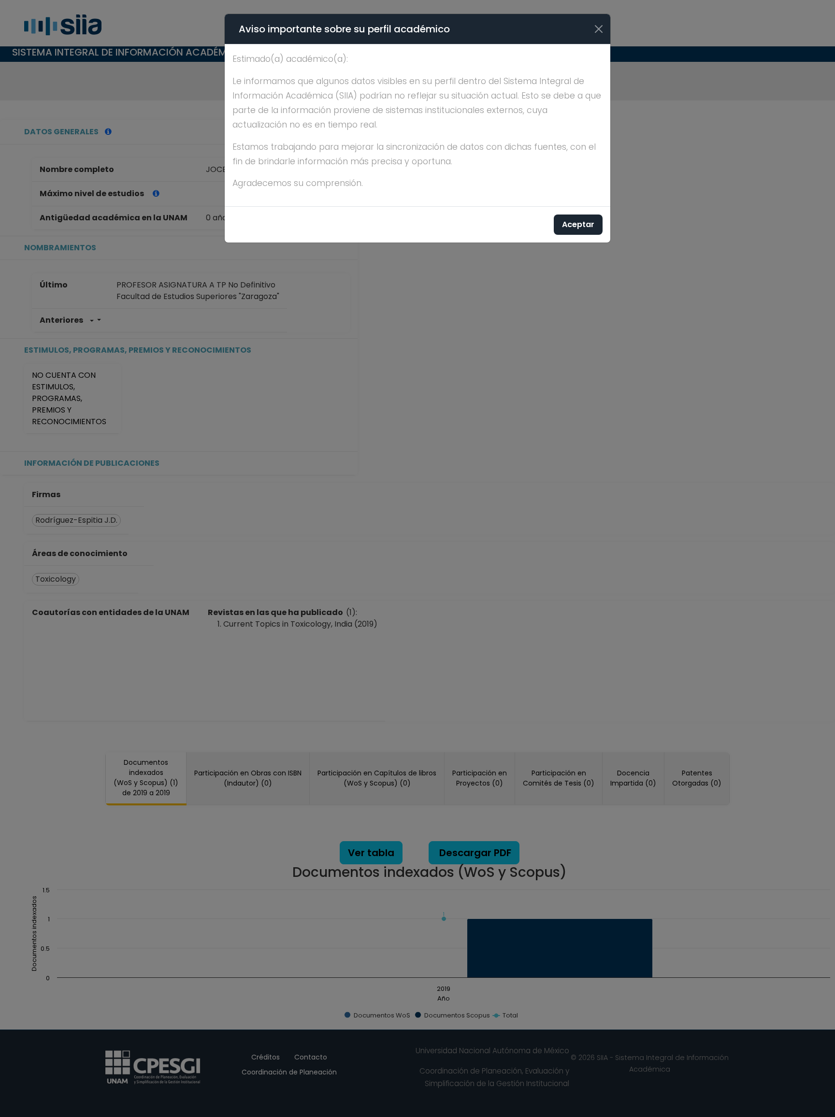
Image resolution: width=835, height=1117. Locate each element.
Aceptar (578, 224)
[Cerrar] (598, 29)
